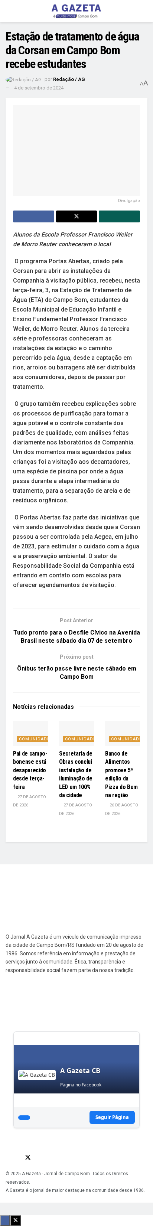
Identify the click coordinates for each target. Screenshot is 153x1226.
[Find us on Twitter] (28, 1158)
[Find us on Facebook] (8, 1158)
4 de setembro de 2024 (39, 88)
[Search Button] (144, 11)
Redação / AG (69, 79)
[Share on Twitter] (76, 216)
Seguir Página (112, 1117)
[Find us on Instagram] (17, 1158)
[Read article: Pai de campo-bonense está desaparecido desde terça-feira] (30, 733)
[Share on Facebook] (33, 216)
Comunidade (34, 739)
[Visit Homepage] (76, 11)
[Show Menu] (9, 11)
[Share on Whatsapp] (119, 216)
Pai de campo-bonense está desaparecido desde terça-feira (30, 770)
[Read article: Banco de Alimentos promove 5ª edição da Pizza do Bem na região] (122, 733)
